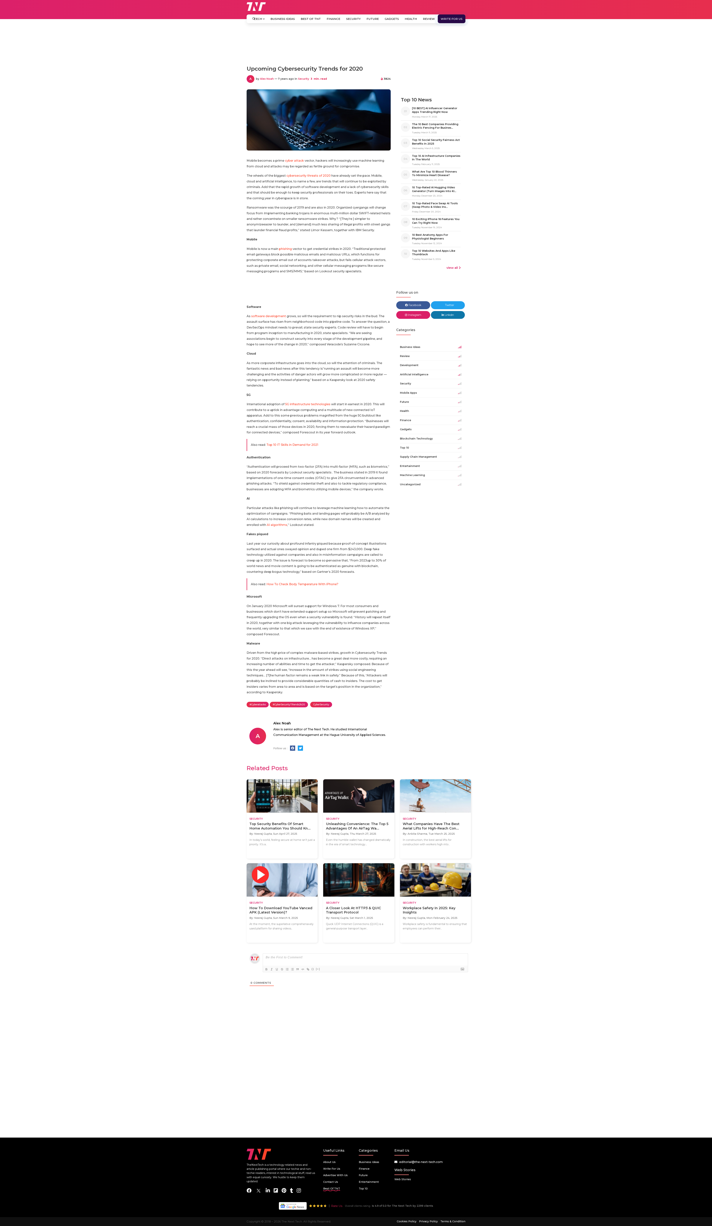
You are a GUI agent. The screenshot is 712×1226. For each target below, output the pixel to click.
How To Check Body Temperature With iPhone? (302, 584)
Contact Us (330, 1182)
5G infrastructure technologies (307, 404)
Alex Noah (267, 78)
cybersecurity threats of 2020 (308, 175)
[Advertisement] (356, 46)
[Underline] (276, 969)
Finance (333, 19)
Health (411, 19)
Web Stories (402, 1179)
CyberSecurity (321, 704)
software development (268, 316)
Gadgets (392, 19)
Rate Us (336, 1206)
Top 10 (363, 1188)
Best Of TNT (311, 19)
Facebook (414, 305)
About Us (329, 1162)
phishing (285, 249)
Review (429, 19)
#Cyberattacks (258, 704)
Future (373, 19)
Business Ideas (283, 19)
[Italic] (271, 969)
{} (313, 969)
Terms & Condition (452, 1221)
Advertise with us (335, 1175)
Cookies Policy (406, 1221)
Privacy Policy (428, 1221)
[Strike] (282, 969)
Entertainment (369, 1182)
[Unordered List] (292, 969)
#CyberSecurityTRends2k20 (289, 704)
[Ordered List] (287, 969)
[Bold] (266, 969)
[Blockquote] (297, 969)
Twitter (449, 305)
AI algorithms (277, 525)
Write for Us (451, 19)
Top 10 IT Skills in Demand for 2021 (292, 445)
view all (452, 268)
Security (353, 19)
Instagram (414, 315)
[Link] (308, 969)
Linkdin (449, 315)
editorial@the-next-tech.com (421, 1162)
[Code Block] (302, 969)
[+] (318, 969)
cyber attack (294, 160)
